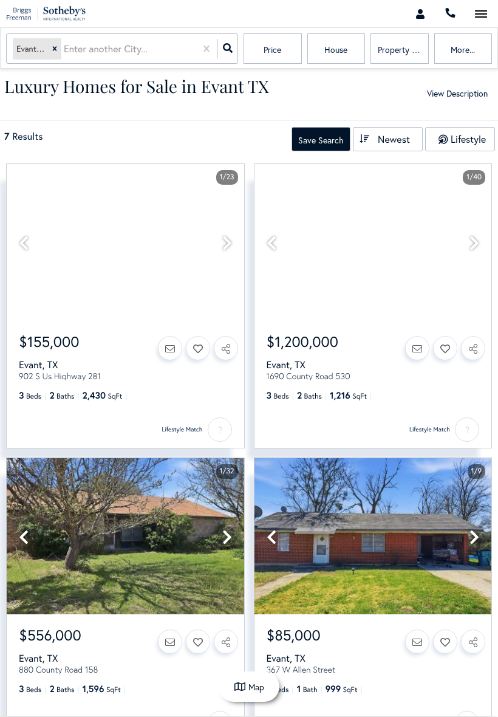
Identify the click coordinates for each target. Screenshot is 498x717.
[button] (54, 49)
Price (272, 49)
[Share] (226, 348)
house (335, 49)
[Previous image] (24, 243)
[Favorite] (198, 348)
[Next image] (227, 243)
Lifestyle (468, 138)
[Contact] (170, 348)
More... (463, 49)
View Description (457, 93)
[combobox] (65, 49)
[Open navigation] (480, 14)
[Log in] (420, 13)
